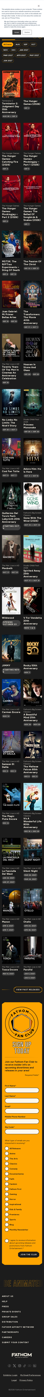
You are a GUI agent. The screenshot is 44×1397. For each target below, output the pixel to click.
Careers (7, 1337)
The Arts (14, 1158)
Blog (12, 1225)
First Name (10, 1086)
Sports (13, 1219)
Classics (13, 1164)
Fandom (13, 1184)
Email (8, 1106)
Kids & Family (16, 1209)
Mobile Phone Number (15, 1117)
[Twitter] (14, 1366)
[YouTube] (29, 1366)
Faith (12, 1179)
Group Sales (10, 1317)
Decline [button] (27, 32)
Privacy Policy (26, 1380)
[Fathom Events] (22, 1355)
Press (5, 1306)
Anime (12, 1153)
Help (4, 1301)
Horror (13, 1199)
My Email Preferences (30, 1375)
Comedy (13, 1169)
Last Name (10, 1096)
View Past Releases (28, 990)
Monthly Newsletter (19, 1230)
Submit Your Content (15, 1342)
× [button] (38, 5)
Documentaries (17, 1174)
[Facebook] (9, 1366)
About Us (7, 1296)
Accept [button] (16, 32)
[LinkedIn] (34, 1366)
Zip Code (10, 1127)
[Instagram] (19, 1366)
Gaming (13, 1194)
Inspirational (15, 1204)
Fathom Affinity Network (18, 1327)
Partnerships (10, 1332)
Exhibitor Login (10, 1375)
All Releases (15, 1148)
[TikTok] (24, 1366)
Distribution (10, 1322)
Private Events (11, 1312)
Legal (14, 1380)
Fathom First (15, 1189)
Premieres (14, 1214)
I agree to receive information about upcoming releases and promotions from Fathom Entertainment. (23, 1244)
